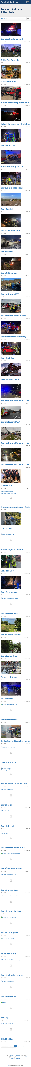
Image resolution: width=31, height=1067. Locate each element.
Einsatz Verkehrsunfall (8, 996)
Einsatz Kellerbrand (7, 826)
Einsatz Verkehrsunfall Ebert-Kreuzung (13, 315)
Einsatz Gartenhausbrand (9, 592)
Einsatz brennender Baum (9, 890)
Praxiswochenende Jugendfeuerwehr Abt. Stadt (15, 507)
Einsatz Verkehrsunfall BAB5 (10, 613)
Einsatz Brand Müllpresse (9, 932)
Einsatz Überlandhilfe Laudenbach (12, 39)
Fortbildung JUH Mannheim (10, 379)
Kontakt (18, 1058)
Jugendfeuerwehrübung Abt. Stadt (12, 166)
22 (23, 1046)
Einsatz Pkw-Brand (7, 804)
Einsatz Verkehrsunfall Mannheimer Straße (15, 400)
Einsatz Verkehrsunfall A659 (10, 421)
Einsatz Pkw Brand (7, 251)
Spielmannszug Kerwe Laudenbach (12, 549)
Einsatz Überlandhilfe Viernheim (11, 868)
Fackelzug (4, 1017)
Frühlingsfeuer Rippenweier (10, 60)
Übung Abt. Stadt (6, 528)
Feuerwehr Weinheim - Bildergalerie (10, 2)
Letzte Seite (12, 1049)
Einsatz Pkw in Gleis (7, 358)
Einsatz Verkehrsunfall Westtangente (13, 847)
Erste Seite (5, 1046)
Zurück (12, 1046)
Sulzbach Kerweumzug (8, 762)
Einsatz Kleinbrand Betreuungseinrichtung (14, 783)
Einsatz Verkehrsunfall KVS (10, 719)
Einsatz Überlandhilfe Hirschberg (12, 975)
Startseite (4, 18)
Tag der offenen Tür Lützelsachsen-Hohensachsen (15, 741)
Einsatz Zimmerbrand (8, 145)
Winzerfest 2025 (6, 485)
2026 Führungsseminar (8, 81)
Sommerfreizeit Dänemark (9, 677)
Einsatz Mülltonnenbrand (9, 273)
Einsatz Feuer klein (7, 209)
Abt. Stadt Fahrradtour (8, 953)
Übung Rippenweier (7, 570)
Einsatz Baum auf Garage (9, 656)
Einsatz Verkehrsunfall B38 (10, 294)
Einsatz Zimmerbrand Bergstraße (12, 187)
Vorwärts (4, 1049)
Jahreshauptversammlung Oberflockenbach (15, 102)
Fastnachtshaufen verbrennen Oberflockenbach (15, 124)
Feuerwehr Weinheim (14, 1055)
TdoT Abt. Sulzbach (7, 1038)
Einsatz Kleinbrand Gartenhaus (11, 634)
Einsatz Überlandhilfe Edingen (10, 230)
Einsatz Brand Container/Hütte (11, 911)
